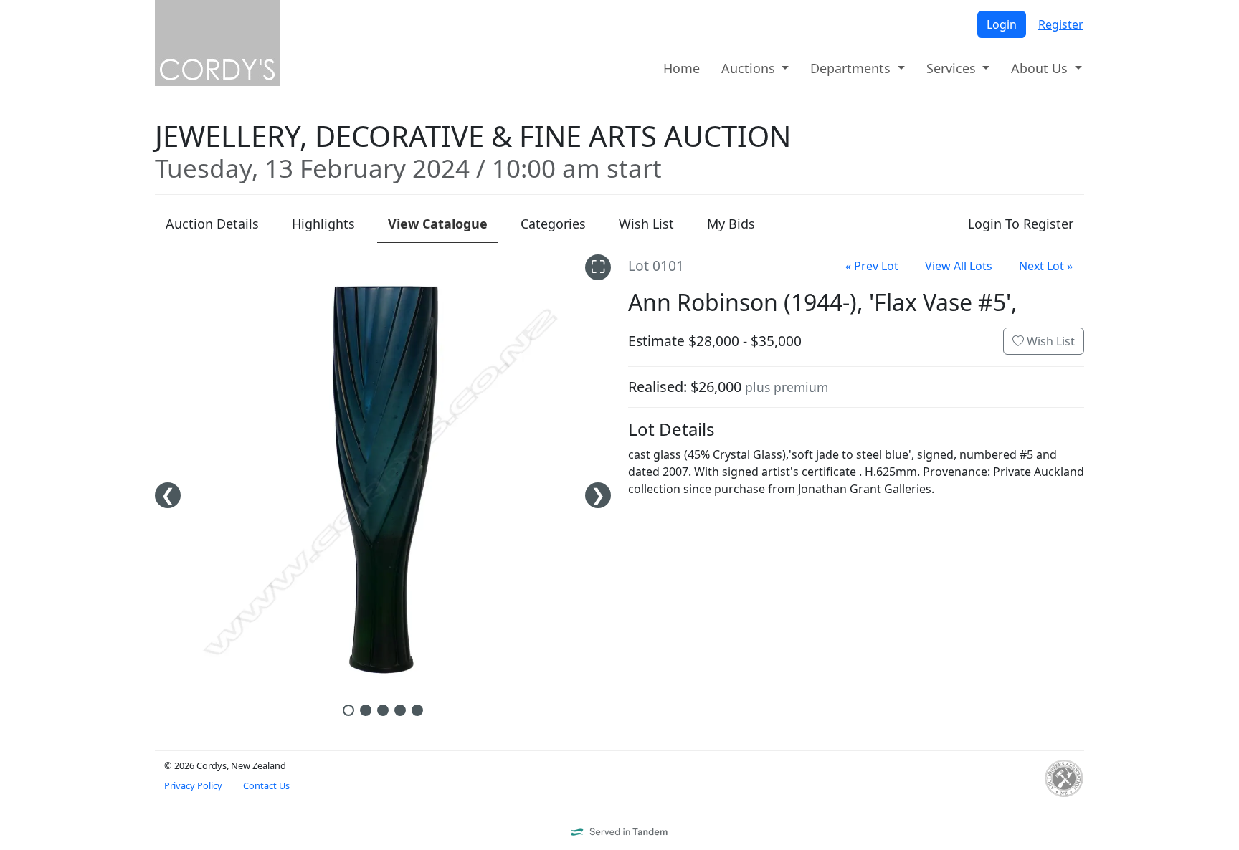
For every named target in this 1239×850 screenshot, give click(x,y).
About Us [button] (1041, 68)
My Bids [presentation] (731, 223)
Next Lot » (1046, 266)
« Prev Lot (871, 266)
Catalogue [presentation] (438, 223)
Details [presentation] (212, 223)
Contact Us (266, 785)
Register (1060, 24)
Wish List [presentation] (646, 223)
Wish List (1049, 341)
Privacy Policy (193, 785)
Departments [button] (852, 68)
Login (1002, 24)
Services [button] (952, 68)
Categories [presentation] (553, 223)
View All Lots (958, 266)
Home (681, 68)
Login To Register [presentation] (1020, 223)
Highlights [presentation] (323, 223)
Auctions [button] (750, 68)
